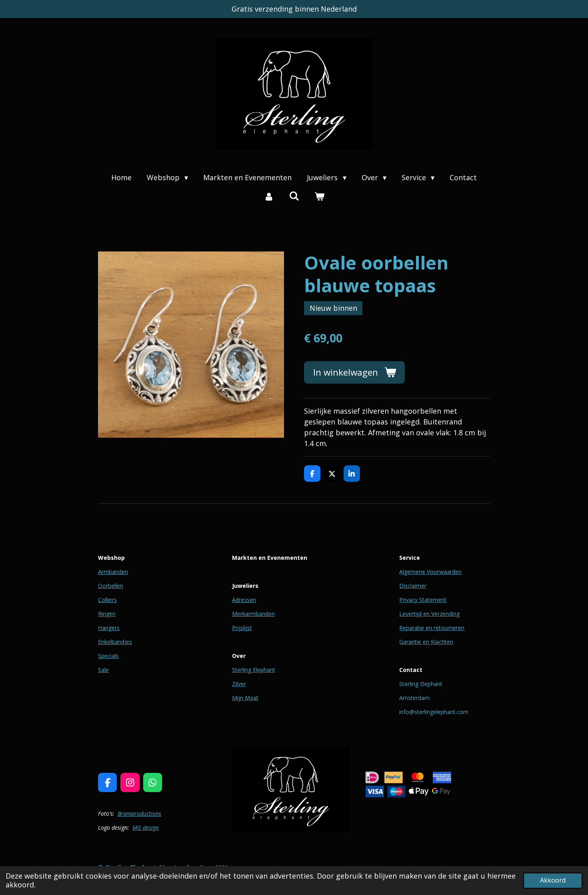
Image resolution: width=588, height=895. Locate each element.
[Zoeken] (293, 196)
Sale (103, 670)
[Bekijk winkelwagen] (319, 196)
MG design (145, 827)
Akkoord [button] (553, 880)
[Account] (268, 196)
